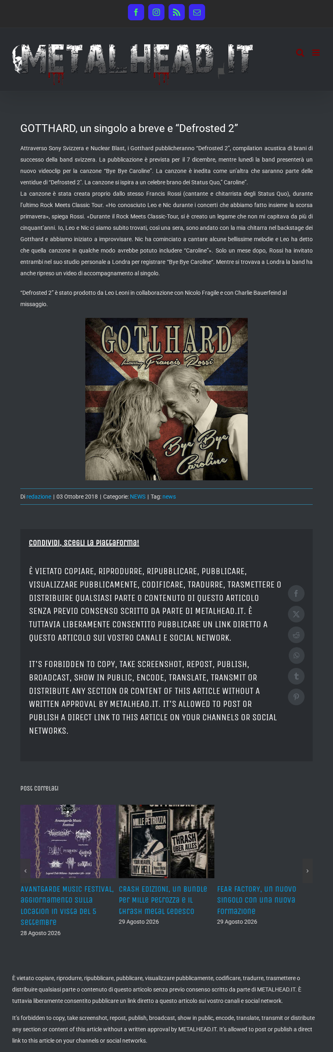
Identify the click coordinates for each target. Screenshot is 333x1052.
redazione (38, 496)
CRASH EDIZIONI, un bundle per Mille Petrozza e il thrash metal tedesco (163, 900)
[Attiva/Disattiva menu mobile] (316, 52)
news (169, 496)
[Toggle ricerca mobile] (300, 52)
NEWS (137, 496)
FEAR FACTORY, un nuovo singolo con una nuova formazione (256, 900)
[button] (25, 871)
